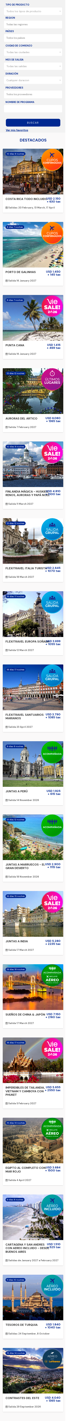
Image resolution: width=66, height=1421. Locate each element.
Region (10, 17)
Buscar (33, 122)
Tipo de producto (17, 4)
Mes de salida (14, 59)
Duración (12, 73)
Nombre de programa (20, 102)
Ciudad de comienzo (19, 45)
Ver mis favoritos (17, 130)
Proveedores (14, 87)
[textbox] (34, 24)
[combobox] (33, 11)
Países (10, 31)
